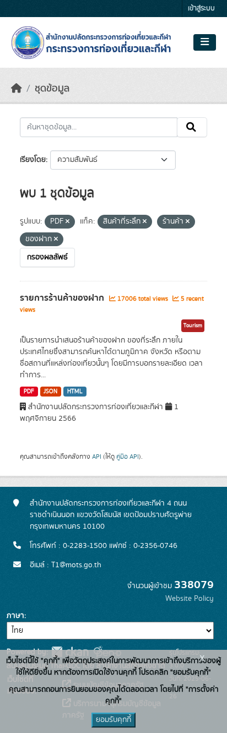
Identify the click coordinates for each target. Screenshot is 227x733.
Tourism (192, 325)
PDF (29, 391)
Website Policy (189, 598)
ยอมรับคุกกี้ (113, 719)
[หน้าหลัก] (16, 89)
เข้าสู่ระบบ (201, 8)
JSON (50, 391)
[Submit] (192, 127)
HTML (75, 391)
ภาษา (15, 615)
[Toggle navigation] (204, 42)
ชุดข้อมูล (52, 89)
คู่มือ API (127, 456)
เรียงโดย (33, 159)
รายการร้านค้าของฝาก (63, 298)
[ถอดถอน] (67, 222)
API (96, 456)
